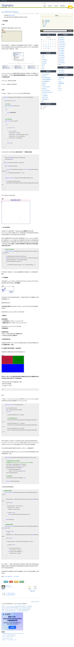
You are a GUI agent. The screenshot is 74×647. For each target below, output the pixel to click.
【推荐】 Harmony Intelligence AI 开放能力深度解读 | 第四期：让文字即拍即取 (16, 606)
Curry (60, 90)
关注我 (11, 581)
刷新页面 (33, 601)
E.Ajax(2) (43, 85)
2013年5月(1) (61, 53)
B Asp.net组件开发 (8, 576)
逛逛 (21, 603)
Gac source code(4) (46, 90)
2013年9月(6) (61, 48)
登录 (17, 603)
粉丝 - (7, 586)
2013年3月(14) (62, 57)
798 (46, 22)
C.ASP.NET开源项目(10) (46, 79)
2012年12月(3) (62, 62)
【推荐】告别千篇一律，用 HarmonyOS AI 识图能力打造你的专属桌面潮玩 (15, 609)
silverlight (44, 63)
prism (43, 64)
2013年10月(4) (62, 46)
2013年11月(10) (62, 44)
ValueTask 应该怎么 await (7, 638)
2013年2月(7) (61, 59)
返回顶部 (37, 601)
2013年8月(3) (61, 50)
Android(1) (44, 76)
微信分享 (21, 581)
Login (71, 2)
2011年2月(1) (61, 72)
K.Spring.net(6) (45, 97)
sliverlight (44, 61)
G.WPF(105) (44, 88)
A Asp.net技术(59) (45, 74)
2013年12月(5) (62, 42)
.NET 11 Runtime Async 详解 (7, 636)
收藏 (36, 13)
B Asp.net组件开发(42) (46, 77)
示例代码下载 (11, 15)
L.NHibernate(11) (45, 99)
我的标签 (48, 53)
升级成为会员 (32, 591)
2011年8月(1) (61, 70)
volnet (60, 81)
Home (44, 5)
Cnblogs (61, 2)
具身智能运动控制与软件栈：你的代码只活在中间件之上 (13, 633)
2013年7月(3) (61, 52)
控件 (43, 68)
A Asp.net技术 (16, 576)
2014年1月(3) (61, 41)
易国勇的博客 (61, 77)
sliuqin (60, 88)
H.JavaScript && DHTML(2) (47, 92)
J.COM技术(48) (45, 95)
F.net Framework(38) (46, 86)
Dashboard (67, 2)
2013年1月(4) (61, 61)
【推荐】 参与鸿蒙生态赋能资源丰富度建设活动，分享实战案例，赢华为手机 (16, 607)
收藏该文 (16, 581)
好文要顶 (6, 581)
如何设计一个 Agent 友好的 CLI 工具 (9, 639)
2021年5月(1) (61, 37)
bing (60, 79)
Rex (60, 86)
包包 (60, 85)
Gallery (56, 5)
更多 (60, 64)
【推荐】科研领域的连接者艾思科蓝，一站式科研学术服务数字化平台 (14, 610)
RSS (70, 7)
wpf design (44, 59)
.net (43, 57)
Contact (50, 5)
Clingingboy (7, 5)
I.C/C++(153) (44, 94)
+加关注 (3, 589)
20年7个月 (47, 21)
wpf (43, 55)
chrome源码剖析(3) (45, 81)
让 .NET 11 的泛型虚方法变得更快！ (9, 635)
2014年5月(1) (61, 39)
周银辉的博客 (61, 83)
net (43, 66)
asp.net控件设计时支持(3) (10, 593)
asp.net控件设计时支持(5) (10, 594)
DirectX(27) (44, 83)
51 (45, 24)
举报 (38, 13)
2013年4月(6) (61, 55)
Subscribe (62, 5)
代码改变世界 (4, 0)
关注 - (11, 586)
